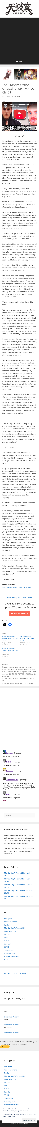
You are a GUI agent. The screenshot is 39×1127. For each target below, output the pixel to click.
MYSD (6, 665)
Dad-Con (14, 669)
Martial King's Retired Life (14, 928)
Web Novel (32, 672)
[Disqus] (19, 719)
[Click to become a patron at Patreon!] (19, 616)
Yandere (5, 674)
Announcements (10, 921)
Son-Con (7, 944)
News (6, 940)
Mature (32, 669)
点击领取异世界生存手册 (17, 674)
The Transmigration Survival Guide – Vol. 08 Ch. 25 (10, 650)
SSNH (6, 947)
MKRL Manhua (10, 931)
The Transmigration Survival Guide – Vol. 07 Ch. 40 (27, 638)
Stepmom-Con (10, 950)
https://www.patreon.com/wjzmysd (16, 587)
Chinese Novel (14, 667)
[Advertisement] (19, 37)
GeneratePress (22, 1124)
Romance (10, 672)
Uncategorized (10, 953)
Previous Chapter (13, 598)
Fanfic (6, 925)
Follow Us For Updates (15, 973)
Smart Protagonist (20, 672)
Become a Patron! (11, 1017)
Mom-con (8, 934)
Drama (20, 669)
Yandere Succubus (11, 956)
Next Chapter (27, 598)
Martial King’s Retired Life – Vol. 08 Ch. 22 (18, 683)
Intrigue (26, 669)
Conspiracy (23, 667)
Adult (6, 667)
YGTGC (7, 959)
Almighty (8, 918)
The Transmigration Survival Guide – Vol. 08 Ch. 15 (10, 638)
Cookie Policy (11, 1116)
